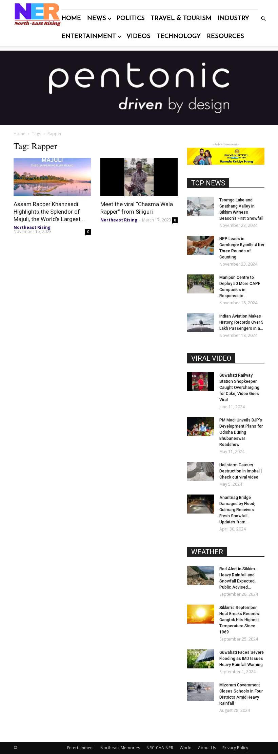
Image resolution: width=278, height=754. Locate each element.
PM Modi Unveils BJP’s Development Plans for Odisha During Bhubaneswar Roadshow (241, 432)
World (186, 748)
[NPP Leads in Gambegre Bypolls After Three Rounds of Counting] (200, 245)
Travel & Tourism (181, 19)
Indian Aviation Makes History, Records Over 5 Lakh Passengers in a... (241, 322)
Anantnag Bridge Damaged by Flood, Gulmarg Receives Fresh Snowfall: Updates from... (237, 509)
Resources (225, 37)
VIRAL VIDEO (211, 358)
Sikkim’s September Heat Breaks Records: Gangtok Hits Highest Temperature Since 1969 (239, 619)
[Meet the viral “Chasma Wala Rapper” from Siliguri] (139, 177)
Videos (138, 37)
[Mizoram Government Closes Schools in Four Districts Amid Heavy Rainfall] (200, 691)
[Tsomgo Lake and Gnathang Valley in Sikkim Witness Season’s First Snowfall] (200, 206)
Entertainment (88, 37)
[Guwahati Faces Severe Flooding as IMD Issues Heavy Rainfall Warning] (200, 658)
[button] (263, 19)
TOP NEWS (208, 183)
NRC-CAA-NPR (159, 748)
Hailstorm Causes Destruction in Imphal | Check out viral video (240, 471)
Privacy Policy (235, 748)
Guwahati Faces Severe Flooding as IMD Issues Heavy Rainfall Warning (241, 658)
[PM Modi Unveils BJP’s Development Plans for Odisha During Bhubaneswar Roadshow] (200, 426)
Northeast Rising (32, 227)
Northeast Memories (120, 748)
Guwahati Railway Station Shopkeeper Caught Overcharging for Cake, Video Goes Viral (239, 387)
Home (71, 19)
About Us (207, 748)
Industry (233, 19)
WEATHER (207, 552)
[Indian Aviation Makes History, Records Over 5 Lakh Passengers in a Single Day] (200, 322)
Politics (131, 19)
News (96, 19)
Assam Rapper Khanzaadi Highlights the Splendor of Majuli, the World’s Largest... (49, 211)
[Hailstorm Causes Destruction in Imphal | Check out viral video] (200, 471)
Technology (179, 37)
